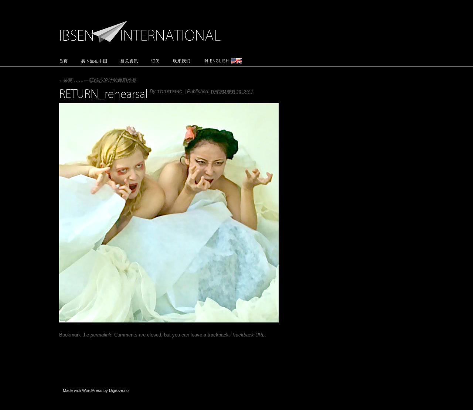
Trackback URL (248, 335)
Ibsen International (142, 27)
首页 (63, 61)
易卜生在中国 (94, 61)
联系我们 (182, 61)
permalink (101, 335)
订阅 (155, 61)
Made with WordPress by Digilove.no (96, 390)
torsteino (170, 91)
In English (216, 61)
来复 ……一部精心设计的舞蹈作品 (97, 81)
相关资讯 (129, 61)
